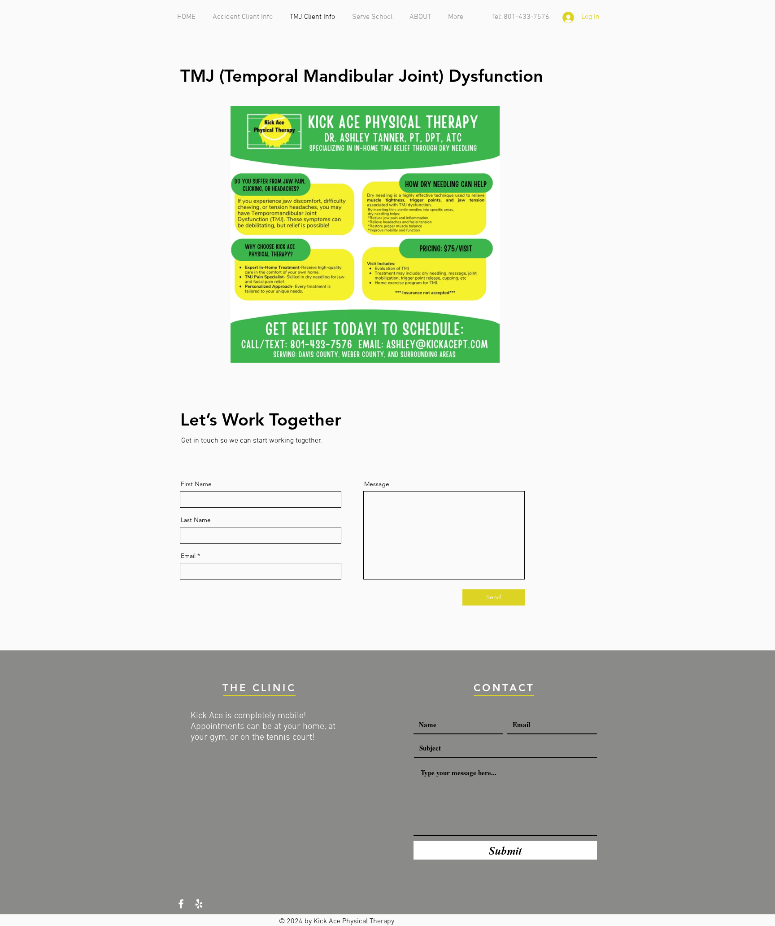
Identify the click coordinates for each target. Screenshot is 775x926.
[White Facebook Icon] (181, 904)
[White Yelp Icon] (199, 904)
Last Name (196, 520)
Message (376, 484)
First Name (196, 484)
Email (188, 556)
